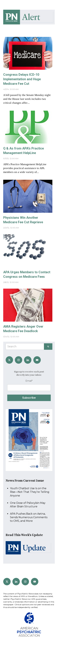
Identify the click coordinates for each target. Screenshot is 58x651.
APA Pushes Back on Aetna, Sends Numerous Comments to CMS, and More (28, 517)
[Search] (48, 346)
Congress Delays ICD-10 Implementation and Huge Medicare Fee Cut (22, 79)
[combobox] (25, 346)
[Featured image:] (27, 68)
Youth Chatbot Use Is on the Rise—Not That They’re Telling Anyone (29, 492)
